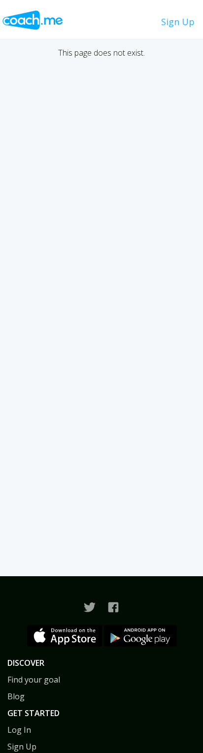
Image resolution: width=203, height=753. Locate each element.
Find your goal (33, 679)
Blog (16, 696)
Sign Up (178, 22)
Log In (19, 729)
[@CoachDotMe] (90, 607)
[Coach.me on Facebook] (113, 607)
